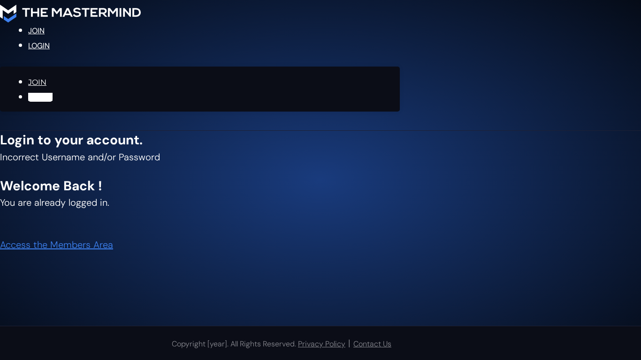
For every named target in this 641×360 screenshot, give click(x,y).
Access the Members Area (56, 245)
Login (39, 46)
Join (36, 31)
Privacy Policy (321, 344)
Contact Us (372, 344)
